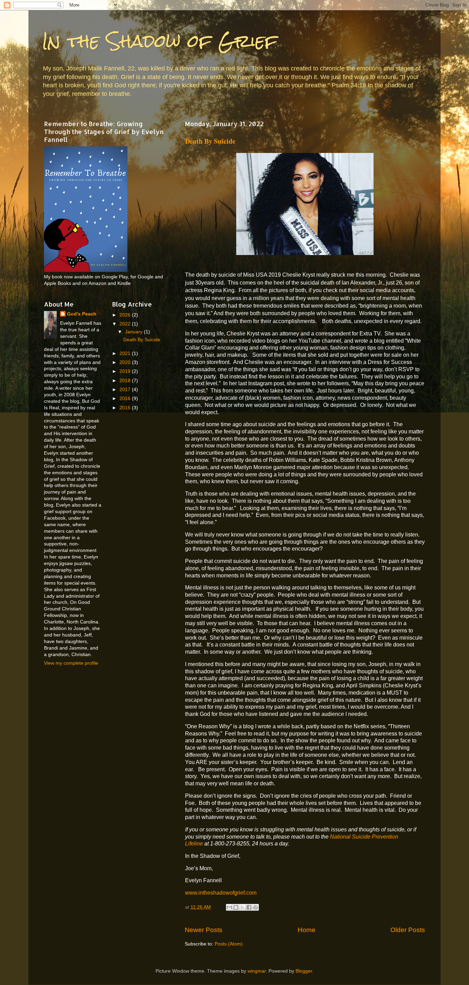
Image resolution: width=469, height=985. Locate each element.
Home (307, 929)
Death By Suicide (210, 141)
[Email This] (229, 907)
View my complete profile (71, 663)
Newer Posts (203, 929)
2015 (125, 407)
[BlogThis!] (235, 907)
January (134, 331)
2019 (125, 371)
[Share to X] (242, 907)
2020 (125, 362)
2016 (125, 398)
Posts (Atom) (229, 944)
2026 (125, 315)
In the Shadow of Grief (159, 41)
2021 (125, 353)
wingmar (257, 971)
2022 (125, 324)
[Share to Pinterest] (255, 907)
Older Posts (407, 929)
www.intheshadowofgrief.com (220, 893)
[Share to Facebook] (248, 907)
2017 (125, 389)
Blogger (304, 971)
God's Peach (81, 314)
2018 (125, 380)
